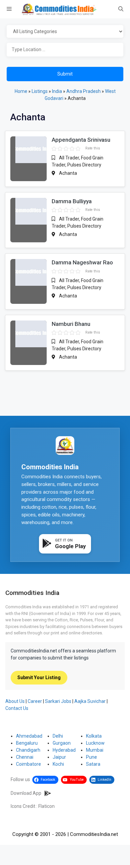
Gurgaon (62, 743)
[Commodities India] (59, 9)
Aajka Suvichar (90, 701)
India (57, 91)
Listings (40, 91)
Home (21, 91)
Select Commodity (65, 31)
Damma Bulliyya (72, 201)
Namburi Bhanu (71, 324)
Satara (93, 764)
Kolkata (94, 736)
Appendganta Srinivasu (81, 139)
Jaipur (59, 757)
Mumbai (94, 750)
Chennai (24, 757)
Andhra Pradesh (83, 91)
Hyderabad (64, 750)
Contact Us (16, 708)
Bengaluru (27, 743)
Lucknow (95, 743)
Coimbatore (28, 764)
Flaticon (46, 806)
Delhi (58, 736)
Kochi (58, 764)
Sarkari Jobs (58, 701)
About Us (15, 701)
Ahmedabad (29, 736)
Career (35, 701)
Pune (91, 757)
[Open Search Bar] (121, 9)
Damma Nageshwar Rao (82, 262)
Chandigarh (28, 750)
